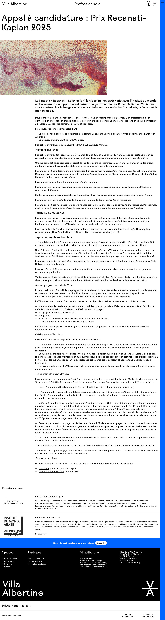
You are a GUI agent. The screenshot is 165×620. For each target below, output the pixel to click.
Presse (7, 566)
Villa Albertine (14, 4)
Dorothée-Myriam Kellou (51, 471)
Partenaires (9, 561)
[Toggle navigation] (162, 2)
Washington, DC (100, 567)
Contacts (8, 564)
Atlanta (113, 229)
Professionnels (87, 4)
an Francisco (93, 232)
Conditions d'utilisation (127, 615)
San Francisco (86, 567)
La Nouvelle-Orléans (73, 232)
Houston (140, 229)
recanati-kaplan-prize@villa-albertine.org (127, 379)
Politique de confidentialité (148, 615)
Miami (48, 232)
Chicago (131, 229)
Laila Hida (44, 468)
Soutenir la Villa (37, 558)
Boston (121, 229)
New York (57, 232)
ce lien (129, 387)
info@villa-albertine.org (129, 562)
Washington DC (111, 232)
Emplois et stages (38, 564)
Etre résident (36, 561)
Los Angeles (85, 564)
